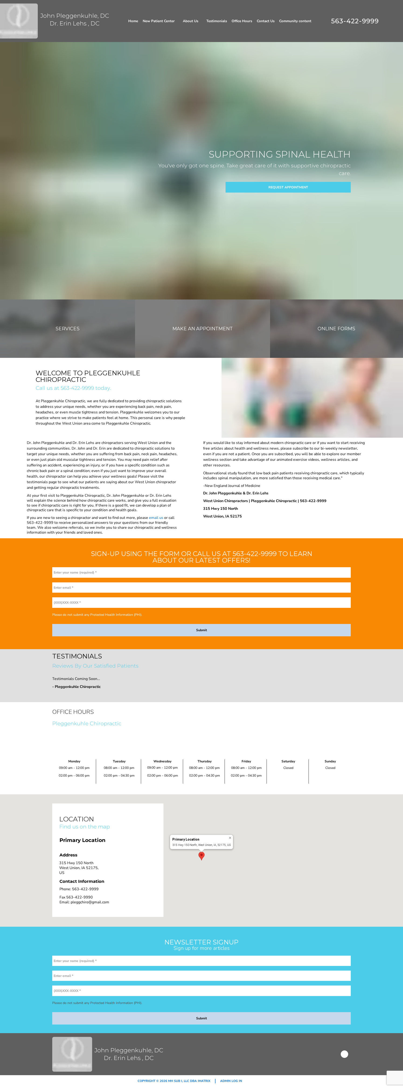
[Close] (230, 838)
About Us (190, 21)
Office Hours (242, 21)
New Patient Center (159, 21)
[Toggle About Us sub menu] (200, 21)
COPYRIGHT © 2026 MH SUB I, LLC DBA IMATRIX (174, 1081)
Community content (295, 21)
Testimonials (216, 21)
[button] (201, 856)
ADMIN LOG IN (231, 1081)
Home (133, 21)
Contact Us (265, 21)
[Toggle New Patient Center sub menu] (177, 21)
